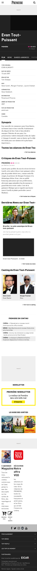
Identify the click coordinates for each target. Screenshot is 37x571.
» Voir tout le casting (29, 305)
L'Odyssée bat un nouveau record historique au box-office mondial (16, 324)
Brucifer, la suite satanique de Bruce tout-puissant (17, 227)
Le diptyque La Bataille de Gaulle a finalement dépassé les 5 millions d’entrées (16, 339)
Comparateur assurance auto (9, 561)
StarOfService (26, 563)
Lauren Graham (29, 86)
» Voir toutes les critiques (27, 196)
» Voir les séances (30, 152)
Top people (5, 544)
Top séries (5, 539)
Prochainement (7, 534)
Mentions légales (5, 569)
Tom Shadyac (6, 80)
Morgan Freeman (17, 86)
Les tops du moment (8, 548)
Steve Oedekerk (6, 92)
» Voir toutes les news (29, 264)
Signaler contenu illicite (17, 569)
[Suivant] (34, 284)
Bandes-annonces (21, 57)
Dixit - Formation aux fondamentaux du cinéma (13, 565)
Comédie (4, 116)
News (9, 57)
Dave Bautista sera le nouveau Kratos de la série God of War (18, 329)
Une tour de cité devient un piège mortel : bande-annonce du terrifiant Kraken (18, 334)
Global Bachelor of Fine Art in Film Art (11, 563)
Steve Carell (5, 86)
